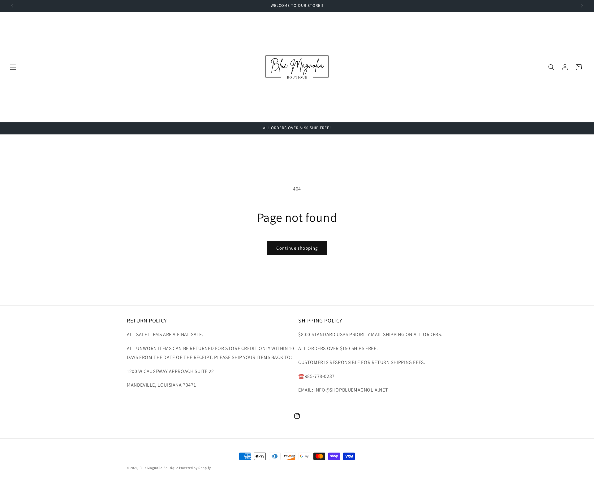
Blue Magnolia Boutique (159, 468)
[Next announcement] (582, 6)
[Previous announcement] (12, 6)
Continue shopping (297, 248)
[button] (13, 67)
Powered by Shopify (195, 468)
